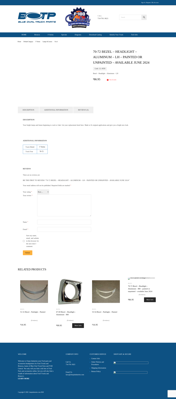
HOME (24, 35)
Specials (64, 35)
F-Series (50, 35)
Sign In (143, 2)
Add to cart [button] (46, 324)
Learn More (23, 379)
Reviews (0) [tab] (83, 110)
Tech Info (134, 35)
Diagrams (78, 35)
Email (25, 229)
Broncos (37, 35)
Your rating (27, 192)
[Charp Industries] (54, 27)
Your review (28, 195)
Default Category (28, 41)
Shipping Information (98, 368)
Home (19, 41)
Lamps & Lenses (47, 41)
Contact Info (95, 358)
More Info (78, 325)
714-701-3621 (103, 18)
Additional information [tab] (56, 110)
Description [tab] (28, 110)
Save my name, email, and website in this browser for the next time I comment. (32, 241)
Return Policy (96, 371)
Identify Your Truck (116, 35)
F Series (38, 41)
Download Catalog (95, 35)
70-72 (41, 151)
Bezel (22, 309)
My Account (155, 2)
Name (25, 222)
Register (148, 2)
